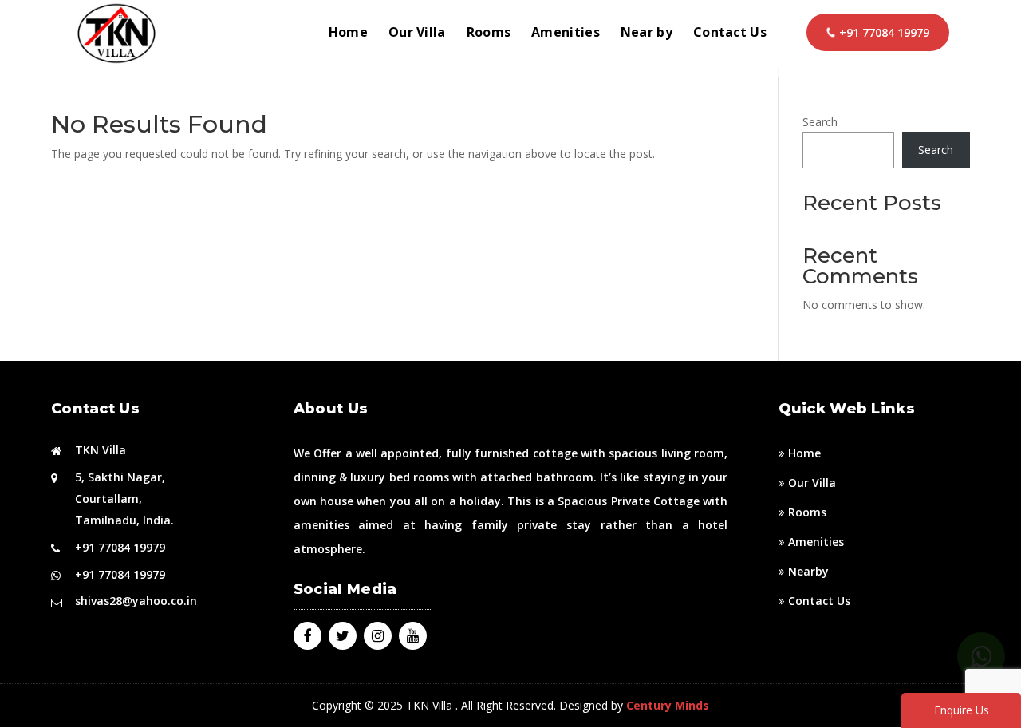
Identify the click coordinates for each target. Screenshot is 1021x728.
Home (348, 33)
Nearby (808, 571)
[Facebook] (307, 636)
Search (820, 121)
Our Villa (417, 33)
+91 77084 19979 (884, 32)
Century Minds (667, 705)
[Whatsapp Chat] (981, 656)
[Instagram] (378, 636)
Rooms (489, 33)
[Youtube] (413, 636)
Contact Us (730, 33)
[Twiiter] (342, 636)
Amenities (565, 33)
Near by (646, 33)
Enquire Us (961, 710)
